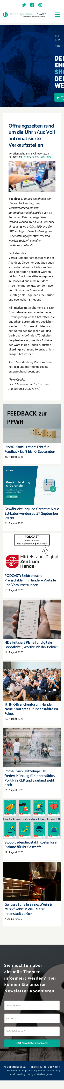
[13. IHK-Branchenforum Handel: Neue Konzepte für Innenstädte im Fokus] (32, 681)
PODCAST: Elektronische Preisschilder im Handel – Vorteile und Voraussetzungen (32, 545)
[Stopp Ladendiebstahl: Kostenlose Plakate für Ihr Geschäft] (32, 819)
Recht (34, 156)
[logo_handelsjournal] (24, 13)
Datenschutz (12, 1070)
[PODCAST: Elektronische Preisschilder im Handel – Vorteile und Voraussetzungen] (32, 552)
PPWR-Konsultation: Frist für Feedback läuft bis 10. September (32, 419)
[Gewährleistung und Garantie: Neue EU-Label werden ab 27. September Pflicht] (32, 485)
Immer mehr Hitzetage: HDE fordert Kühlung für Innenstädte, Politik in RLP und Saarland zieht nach (32, 741)
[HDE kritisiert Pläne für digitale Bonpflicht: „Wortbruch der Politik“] (32, 619)
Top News (45, 156)
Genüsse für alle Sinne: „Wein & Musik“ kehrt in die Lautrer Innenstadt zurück (32, 876)
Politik (26, 156)
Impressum (29, 1070)
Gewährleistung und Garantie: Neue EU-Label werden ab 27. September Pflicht (32, 479)
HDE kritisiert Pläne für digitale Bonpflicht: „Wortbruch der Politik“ (32, 614)
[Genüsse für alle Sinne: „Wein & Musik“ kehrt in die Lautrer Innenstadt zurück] (32, 881)
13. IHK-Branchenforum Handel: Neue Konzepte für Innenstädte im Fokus (32, 676)
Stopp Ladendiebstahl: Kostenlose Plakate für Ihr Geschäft (32, 814)
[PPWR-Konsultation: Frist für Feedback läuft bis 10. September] (32, 423)
